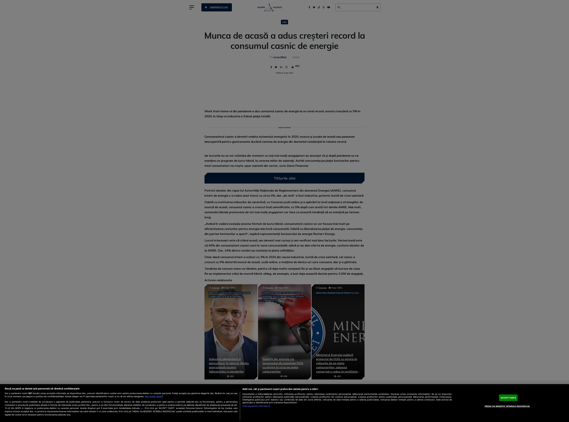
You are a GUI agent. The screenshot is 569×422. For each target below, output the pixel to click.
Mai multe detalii (154, 396)
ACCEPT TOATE (508, 397)
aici (141, 408)
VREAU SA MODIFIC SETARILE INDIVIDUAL (507, 406)
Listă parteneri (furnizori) (256, 406)
